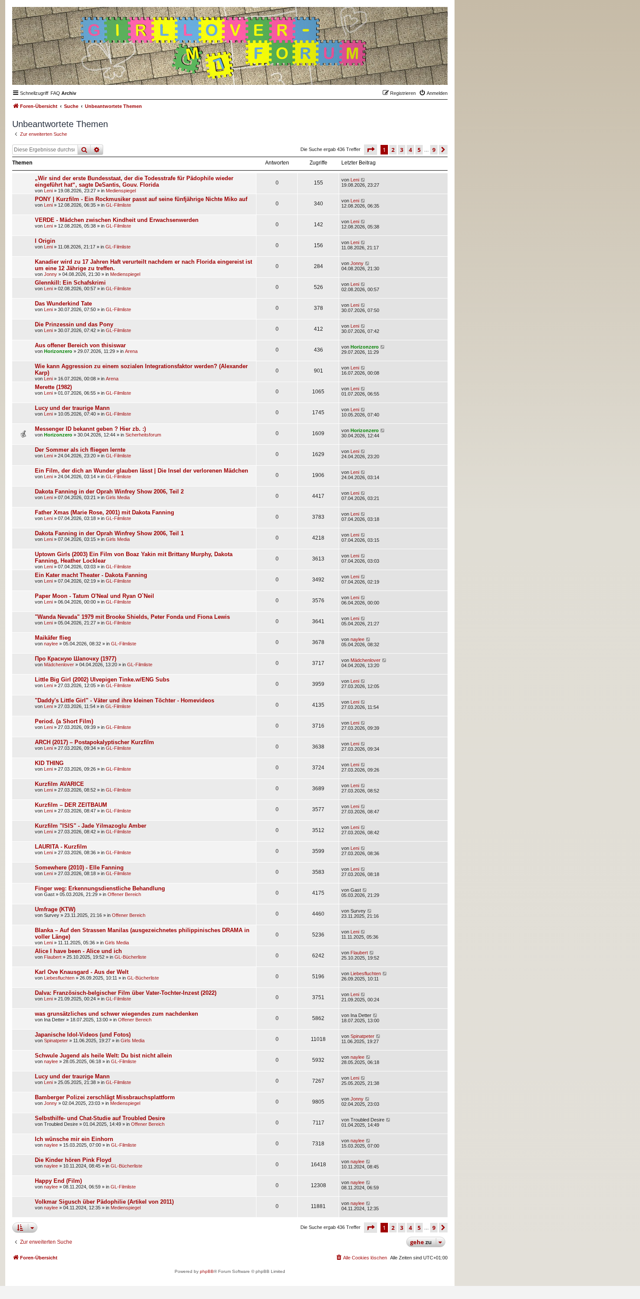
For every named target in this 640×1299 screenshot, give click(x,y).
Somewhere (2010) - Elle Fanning (79, 867)
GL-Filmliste (118, 205)
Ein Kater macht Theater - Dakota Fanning (91, 575)
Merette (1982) (53, 387)
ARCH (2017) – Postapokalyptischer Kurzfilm (94, 742)
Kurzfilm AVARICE (59, 784)
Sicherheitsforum (143, 434)
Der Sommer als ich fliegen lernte (80, 449)
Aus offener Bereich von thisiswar (80, 345)
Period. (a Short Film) (64, 721)
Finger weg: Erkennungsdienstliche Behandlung (100, 888)
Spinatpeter (56, 1040)
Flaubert (52, 957)
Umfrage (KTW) (55, 909)
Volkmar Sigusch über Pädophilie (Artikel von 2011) (104, 1201)
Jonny (50, 274)
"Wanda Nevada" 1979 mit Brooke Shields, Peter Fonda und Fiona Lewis (132, 617)
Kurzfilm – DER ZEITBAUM (71, 805)
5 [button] (419, 150)
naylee (51, 643)
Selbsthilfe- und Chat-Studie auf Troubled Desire (100, 1118)
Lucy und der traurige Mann (72, 408)
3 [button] (401, 150)
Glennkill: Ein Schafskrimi (70, 282)
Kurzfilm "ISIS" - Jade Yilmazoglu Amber (90, 825)
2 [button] (392, 150)
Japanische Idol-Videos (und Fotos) (83, 1034)
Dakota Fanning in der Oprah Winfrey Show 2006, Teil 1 (109, 533)
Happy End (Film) (58, 1181)
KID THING (49, 763)
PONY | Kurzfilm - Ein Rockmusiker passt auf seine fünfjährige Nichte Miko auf (141, 199)
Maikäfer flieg (53, 637)
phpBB (207, 1271)
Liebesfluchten (59, 977)
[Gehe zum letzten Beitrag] (363, 179)
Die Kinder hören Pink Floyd (73, 1160)
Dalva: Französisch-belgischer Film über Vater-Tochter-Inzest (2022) (125, 993)
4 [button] (410, 150)
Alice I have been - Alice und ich (78, 951)
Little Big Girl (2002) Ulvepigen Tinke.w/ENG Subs (102, 679)
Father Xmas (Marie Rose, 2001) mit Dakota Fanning (104, 512)
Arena (131, 351)
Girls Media (118, 497)
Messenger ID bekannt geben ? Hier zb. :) (90, 429)
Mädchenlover (59, 664)
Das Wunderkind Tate (63, 303)
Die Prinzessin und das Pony (74, 324)
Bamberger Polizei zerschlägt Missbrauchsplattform (105, 1097)
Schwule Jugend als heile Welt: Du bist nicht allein (103, 1055)
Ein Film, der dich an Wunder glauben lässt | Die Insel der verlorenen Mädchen (141, 470)
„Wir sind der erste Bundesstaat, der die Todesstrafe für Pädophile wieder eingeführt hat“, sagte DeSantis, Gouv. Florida (134, 181)
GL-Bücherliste (130, 957)
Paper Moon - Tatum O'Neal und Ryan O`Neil (94, 596)
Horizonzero (58, 351)
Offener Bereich (124, 894)
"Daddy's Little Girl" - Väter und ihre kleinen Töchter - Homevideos (124, 700)
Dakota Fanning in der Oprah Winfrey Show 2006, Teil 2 (109, 491)
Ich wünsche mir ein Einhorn (74, 1139)
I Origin (45, 241)
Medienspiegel (121, 190)
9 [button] (433, 150)
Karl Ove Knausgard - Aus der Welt (81, 972)
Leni (48, 190)
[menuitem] (55, 93)
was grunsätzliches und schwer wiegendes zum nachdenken (116, 1013)
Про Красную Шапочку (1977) (75, 658)
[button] (370, 149)
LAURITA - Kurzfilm (61, 846)
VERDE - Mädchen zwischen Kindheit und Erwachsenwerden (117, 220)
